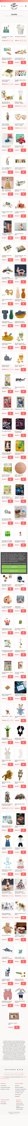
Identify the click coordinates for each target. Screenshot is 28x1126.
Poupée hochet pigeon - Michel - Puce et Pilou (6, 980)
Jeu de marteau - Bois (19, 234)
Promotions (3, 1085)
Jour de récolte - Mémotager (6, 81)
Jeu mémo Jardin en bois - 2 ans (20, 629)
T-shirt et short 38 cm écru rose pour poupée (20, 871)
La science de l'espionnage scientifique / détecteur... (18, 433)
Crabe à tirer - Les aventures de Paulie (7, 629)
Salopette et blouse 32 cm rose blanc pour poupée (7, 1002)
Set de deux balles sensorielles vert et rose (7, 520)
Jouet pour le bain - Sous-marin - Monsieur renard (7, 344)
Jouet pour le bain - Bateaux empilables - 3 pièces (20, 322)
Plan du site (18, 1094)
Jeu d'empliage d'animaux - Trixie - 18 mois (7, 278)
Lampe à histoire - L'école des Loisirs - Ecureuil (20, 980)
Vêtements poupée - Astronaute (7, 870)
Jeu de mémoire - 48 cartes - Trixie (20, 256)
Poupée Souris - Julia (7, 409)
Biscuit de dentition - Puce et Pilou (7, 695)
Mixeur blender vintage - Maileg (19, 103)
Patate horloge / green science (6, 475)
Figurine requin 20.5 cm (20, 388)
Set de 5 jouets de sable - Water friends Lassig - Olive (20, 344)
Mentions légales (19, 1087)
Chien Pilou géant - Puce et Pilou (20, 585)
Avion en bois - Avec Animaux (20, 190)
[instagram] (22, 1069)
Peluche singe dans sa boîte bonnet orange (7, 454)
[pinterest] (20, 1069)
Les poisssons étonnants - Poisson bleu (7, 958)
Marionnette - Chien (7, 716)
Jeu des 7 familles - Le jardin (20, 673)
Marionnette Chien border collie (19, 739)
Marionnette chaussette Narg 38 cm (7, 739)
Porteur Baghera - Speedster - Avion (6, 914)
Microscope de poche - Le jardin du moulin (7, 651)
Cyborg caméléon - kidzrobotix (20, 454)
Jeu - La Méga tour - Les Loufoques (7, 168)
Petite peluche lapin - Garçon (20, 1002)
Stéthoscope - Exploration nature (6, 388)
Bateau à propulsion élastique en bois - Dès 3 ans (7, 59)
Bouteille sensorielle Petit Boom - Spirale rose (20, 542)
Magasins (17, 1096)
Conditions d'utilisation (20, 1089)
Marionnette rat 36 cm (19, 805)
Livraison (17, 1085)
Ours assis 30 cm (6, 935)
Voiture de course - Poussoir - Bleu (7, 146)
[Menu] (2, 6)
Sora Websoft (15, 1113)
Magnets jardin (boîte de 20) (20, 81)
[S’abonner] (22, 1074)
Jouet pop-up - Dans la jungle (7, 37)
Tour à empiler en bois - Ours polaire (6, 190)
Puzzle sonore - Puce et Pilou (7, 673)
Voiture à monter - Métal (19, 826)
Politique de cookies (7, 563)
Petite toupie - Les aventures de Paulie (20, 958)
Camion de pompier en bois (20, 212)
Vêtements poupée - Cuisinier (20, 848)
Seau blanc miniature (20, 36)
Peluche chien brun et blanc (20, 914)
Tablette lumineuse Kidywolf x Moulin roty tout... (20, 695)
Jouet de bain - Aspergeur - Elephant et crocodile (7, 322)
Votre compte (5, 1100)
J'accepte (14, 567)
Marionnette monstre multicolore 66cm (7, 805)
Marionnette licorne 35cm (20, 761)
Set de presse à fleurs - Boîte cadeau (7, 497)
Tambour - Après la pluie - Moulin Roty (20, 936)
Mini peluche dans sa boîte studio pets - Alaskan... (7, 827)
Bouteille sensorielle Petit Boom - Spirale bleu (7, 542)
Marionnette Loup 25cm (19, 783)
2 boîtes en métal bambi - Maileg (19, 124)
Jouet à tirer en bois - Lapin (20, 278)
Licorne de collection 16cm (20, 717)
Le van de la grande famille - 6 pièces (7, 607)
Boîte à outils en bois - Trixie (7, 212)
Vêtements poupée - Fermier (7, 848)
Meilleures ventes (5, 1089)
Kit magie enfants (6, 431)
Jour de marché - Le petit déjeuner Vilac (20, 59)
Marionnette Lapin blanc (6, 761)
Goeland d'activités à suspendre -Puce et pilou (20, 651)
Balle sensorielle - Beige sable (19, 475)
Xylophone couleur (19, 519)
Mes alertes (3, 1103)
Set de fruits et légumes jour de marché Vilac (6, 103)
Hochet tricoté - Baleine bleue (6, 366)
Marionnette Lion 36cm (6, 783)
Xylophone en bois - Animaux (7, 256)
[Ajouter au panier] (10, 62)
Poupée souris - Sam (20, 409)
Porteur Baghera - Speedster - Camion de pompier (20, 893)
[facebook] (18, 1069)
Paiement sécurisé (19, 1091)
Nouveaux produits (5, 1087)
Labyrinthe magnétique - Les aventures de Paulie (20, 608)
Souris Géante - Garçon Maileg (6, 124)
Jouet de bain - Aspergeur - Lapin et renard (20, 300)
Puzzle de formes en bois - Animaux (20, 168)
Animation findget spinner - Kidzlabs (19, 497)
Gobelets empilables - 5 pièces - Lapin (7, 234)
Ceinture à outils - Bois (13, 1024)
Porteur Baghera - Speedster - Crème (7, 892)
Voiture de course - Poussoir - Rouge (20, 146)
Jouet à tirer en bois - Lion (7, 300)
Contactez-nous (19, 1092)
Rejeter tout (14, 571)
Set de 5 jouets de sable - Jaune (19, 366)
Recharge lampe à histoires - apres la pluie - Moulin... (6, 586)
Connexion (3, 1102)
